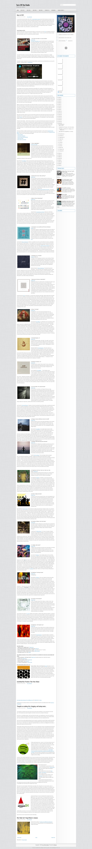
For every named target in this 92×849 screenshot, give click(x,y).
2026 (59, 97)
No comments (29, 683)
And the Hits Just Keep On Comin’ (43, 189)
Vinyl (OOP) (35, 144)
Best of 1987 (64, 194)
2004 (59, 163)
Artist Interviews (62, 40)
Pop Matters (24, 160)
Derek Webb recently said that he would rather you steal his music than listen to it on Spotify (42, 751)
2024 (59, 101)
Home (18, 10)
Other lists (47, 10)
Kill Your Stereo (36, 455)
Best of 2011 (20, 15)
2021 (59, 106)
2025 (59, 99)
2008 (59, 156)
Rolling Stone (25, 508)
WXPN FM (36, 700)
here (32, 239)
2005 (59, 161)
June (60, 142)
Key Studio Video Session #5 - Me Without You (25, 700)
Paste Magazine (39, 634)
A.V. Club (28, 613)
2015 (59, 116)
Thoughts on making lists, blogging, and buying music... (31, 706)
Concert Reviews (61, 10)
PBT (51, 847)
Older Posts (53, 837)
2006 (59, 160)
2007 (59, 158)
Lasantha (48, 847)
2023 (59, 102)
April (60, 145)
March (60, 147)
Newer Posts (19, 837)
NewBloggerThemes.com (56, 847)
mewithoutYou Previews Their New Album (28, 681)
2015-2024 (23, 10)
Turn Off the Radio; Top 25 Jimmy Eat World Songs (67, 180)
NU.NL (21, 117)
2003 (59, 165)
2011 (59, 123)
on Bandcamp (29, 62)
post (45, 31)
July (60, 140)
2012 (59, 121)
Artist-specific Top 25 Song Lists (65, 37)
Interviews (54, 10)
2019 (59, 109)
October (60, 135)
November (61, 133)
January (60, 150)
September (61, 137)
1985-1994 (41, 10)
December (61, 124)
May (60, 144)
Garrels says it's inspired (45, 245)
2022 (59, 104)
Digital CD (37, 648)
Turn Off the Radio (23, 4)
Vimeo (40, 700)
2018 (59, 111)
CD (34, 256)
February (61, 149)
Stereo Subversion (41, 268)
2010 (59, 153)
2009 (59, 155)
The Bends (31, 568)
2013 (59, 119)
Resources (70, 40)
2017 (59, 112)
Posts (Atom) (24, 839)
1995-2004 (35, 10)
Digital (32, 39)
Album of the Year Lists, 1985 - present (66, 34)
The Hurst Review (25, 405)
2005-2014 (29, 10)
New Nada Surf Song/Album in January (27, 818)
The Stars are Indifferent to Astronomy (46, 821)
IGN (24, 295)
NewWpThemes (38, 847)
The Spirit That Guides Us (35, 41)
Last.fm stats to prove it (36, 19)
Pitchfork (37, 477)
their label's (44, 772)
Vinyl (34, 39)
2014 (59, 118)
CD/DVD (38, 651)
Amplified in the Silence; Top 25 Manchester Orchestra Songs (68, 202)
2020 (59, 107)
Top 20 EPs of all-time (66, 187)
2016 (59, 114)
